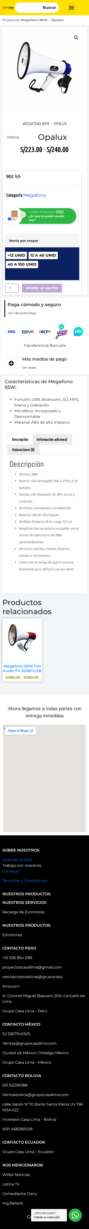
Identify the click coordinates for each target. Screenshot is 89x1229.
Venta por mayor (23, 240)
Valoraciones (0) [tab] (23, 449)
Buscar (49, 7)
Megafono (34, 195)
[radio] (16, 255)
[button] (71, 8)
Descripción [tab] (20, 439)
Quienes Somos (17, 859)
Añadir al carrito (42, 288)
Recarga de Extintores (23, 912)
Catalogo (10, 871)
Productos (11, 20)
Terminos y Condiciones (24, 880)
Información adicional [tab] (52, 439)
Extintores (12, 935)
